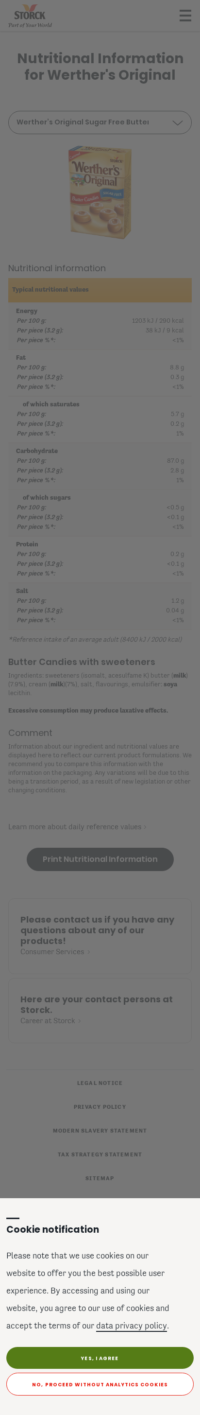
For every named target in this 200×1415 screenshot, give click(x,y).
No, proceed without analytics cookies (100, 1384)
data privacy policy (131, 1326)
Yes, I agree (99, 1358)
